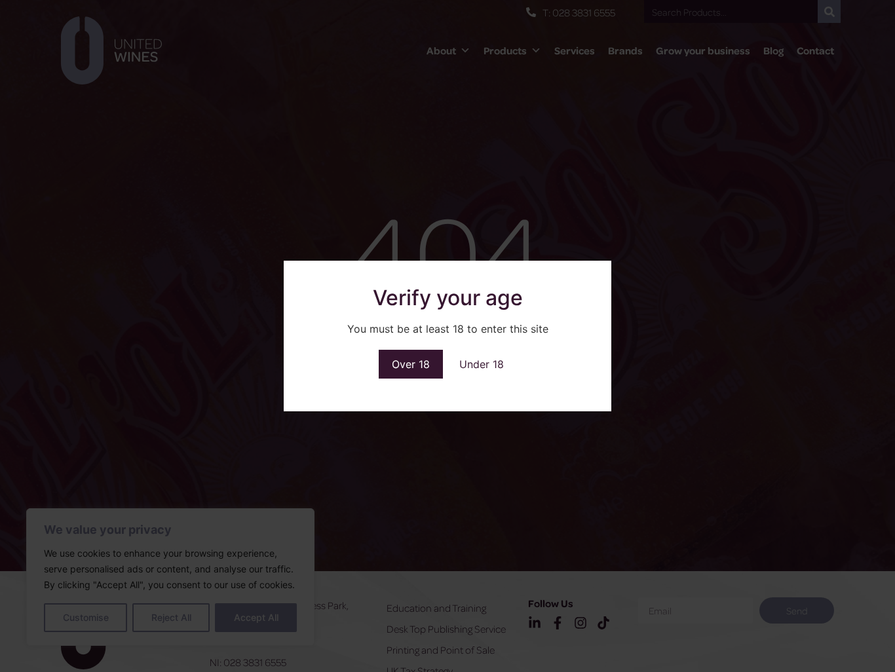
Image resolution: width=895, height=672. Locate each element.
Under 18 (481, 364)
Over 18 (411, 364)
